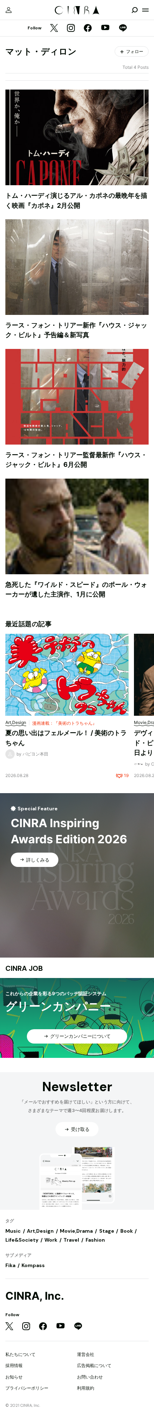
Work (50, 1239)
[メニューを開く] (145, 10)
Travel (71, 1239)
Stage (106, 1230)
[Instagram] (71, 28)
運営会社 (85, 1354)
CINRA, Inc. (34, 1296)
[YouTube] (105, 28)
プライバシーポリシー (26, 1388)
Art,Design (40, 1230)
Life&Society (21, 1239)
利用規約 (85, 1388)
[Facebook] (88, 28)
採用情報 (14, 1365)
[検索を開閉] (134, 10)
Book (126, 1230)
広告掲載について (94, 1365)
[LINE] (123, 28)
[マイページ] (8, 10)
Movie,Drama (76, 1230)
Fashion (95, 1239)
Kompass (33, 1265)
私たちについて (20, 1354)
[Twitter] (54, 28)
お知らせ (14, 1377)
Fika (10, 1265)
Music (13, 1230)
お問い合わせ (90, 1377)
